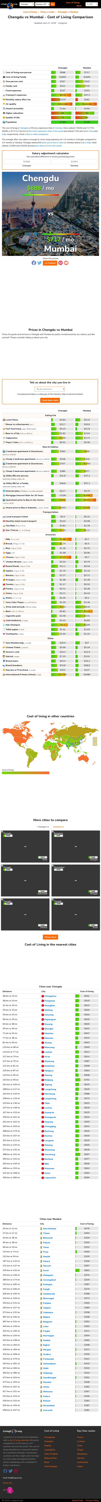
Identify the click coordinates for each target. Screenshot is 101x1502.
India (51, 12)
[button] (34, 262)
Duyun (80, 1437)
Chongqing (49, 1437)
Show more (50, 937)
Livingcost (62, 23)
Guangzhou (49, 1449)
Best (79, 5)
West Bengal (50, 1466)
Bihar (46, 1462)
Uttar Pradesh (51, 1453)
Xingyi (80, 1449)
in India (88, 142)
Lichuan (81, 1441)
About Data (77, 1500)
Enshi (79, 1445)
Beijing (47, 1445)
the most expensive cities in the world (46, 131)
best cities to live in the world (47, 145)
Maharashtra (50, 1458)
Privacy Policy (92, 1500)
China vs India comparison (36, 134)
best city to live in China (52, 142)
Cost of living (72, 2)
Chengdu (62, 12)
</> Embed (50, 263)
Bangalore (82, 1453)
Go (52, 4)
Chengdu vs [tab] (43, 826)
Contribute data (50, 400)
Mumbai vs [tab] (58, 826)
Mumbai (74, 12)
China (43, 12)
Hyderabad (82, 1462)
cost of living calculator (19, 1440)
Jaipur (80, 1466)
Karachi (80, 1458)
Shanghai (48, 1441)
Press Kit (7, 1483)
